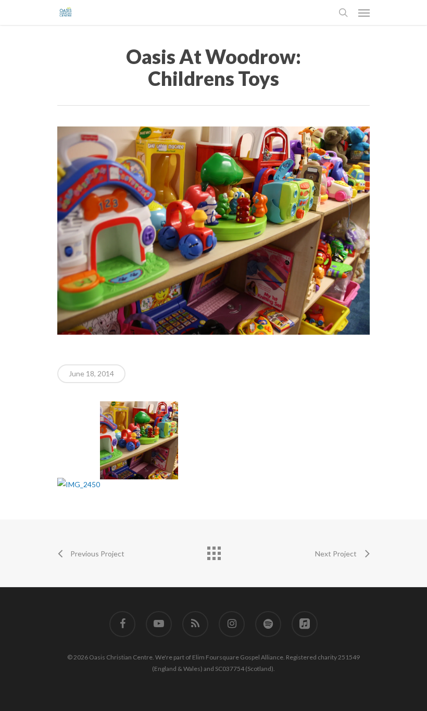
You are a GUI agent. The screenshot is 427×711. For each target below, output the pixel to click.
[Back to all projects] (213, 550)
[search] (343, 12)
